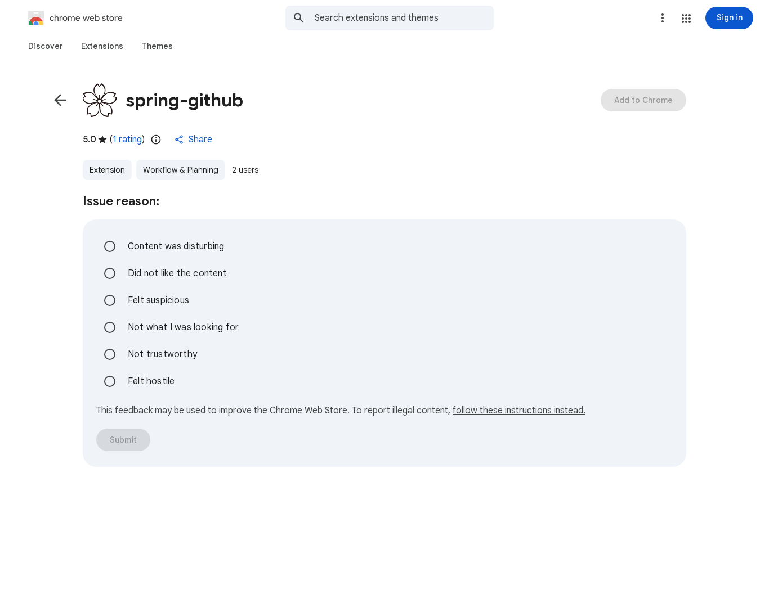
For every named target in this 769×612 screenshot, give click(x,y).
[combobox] (404, 18)
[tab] (45, 46)
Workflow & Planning (180, 170)
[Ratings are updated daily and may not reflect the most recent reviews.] (156, 139)
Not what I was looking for (183, 327)
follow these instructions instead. (519, 410)
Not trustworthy (162, 354)
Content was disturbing (176, 246)
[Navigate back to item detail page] (60, 100)
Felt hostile (151, 381)
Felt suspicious (158, 300)
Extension (107, 170)
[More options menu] (662, 18)
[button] (686, 18)
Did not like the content (177, 273)
